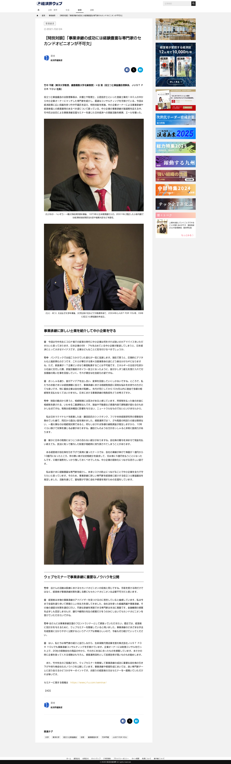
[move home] (37, 15)
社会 (67, 10)
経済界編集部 (56, 60)
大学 (47, 737)
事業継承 (49, 23)
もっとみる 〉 (188, 235)
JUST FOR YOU (120, 737)
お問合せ (85, 758)
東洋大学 (56, 737)
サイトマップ (96, 758)
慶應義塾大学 (93, 737)
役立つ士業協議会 (70, 737)
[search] (193, 3)
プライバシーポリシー (121, 758)
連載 (92, 10)
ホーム (68, 758)
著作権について (159, 758)
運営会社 (77, 758)
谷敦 (82, 737)
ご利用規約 (107, 758)
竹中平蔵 (105, 737)
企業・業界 (52, 10)
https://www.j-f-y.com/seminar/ (88, 682)
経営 (80, 10)
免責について (146, 758)
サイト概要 (135, 758)
